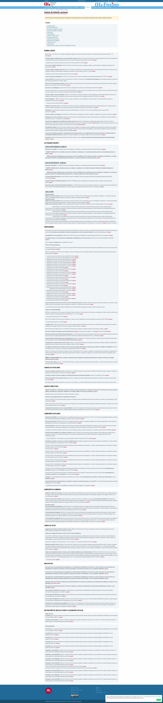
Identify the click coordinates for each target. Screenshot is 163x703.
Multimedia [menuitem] (108, 7)
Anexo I (58, 583)
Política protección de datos (77, 690)
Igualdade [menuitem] (76, 7)
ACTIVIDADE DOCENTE (52, 27)
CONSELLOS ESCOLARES (53, 35)
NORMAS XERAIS (51, 26)
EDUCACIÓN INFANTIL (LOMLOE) (54, 30)
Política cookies (75, 692)
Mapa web (99, 690)
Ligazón (49, 55)
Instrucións (53, 583)
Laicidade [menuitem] (82, 7)
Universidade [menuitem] (57, 7)
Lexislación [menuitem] (87, 7)
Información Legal (75, 687)
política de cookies (142, 696)
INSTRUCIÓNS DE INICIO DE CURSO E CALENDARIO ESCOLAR (61, 45)
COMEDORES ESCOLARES (53, 39)
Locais (98, 687)
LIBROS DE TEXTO (51, 42)
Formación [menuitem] (94, 7)
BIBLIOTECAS (50, 44)
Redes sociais (100, 692)
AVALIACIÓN (50, 32)
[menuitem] (45, 7)
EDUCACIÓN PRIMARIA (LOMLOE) (55, 29)
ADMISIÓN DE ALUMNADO (53, 40)
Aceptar (158, 699)
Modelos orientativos (112, 223)
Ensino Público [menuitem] (50, 7)
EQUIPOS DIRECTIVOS (52, 37)
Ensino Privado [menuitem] (65, 7)
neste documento (81, 124)
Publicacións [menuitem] (100, 7)
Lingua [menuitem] (71, 7)
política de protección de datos (155, 696)
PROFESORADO (50, 34)
